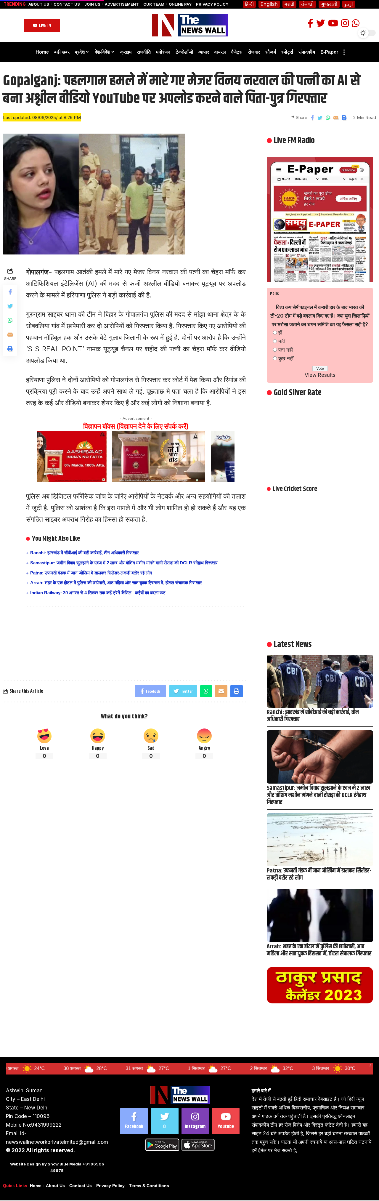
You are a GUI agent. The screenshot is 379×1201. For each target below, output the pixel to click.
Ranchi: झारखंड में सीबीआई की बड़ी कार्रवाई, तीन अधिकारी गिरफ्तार (84, 552)
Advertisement (122, 4)
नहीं (281, 341)
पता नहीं (285, 350)
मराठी (289, 4)
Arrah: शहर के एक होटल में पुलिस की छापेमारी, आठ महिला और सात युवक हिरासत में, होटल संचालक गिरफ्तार (116, 582)
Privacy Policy (212, 4)
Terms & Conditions (149, 1186)
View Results (320, 375)
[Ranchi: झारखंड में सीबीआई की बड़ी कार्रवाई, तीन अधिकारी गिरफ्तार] (320, 681)
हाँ (280, 333)
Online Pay (180, 4)
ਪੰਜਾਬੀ (307, 4)
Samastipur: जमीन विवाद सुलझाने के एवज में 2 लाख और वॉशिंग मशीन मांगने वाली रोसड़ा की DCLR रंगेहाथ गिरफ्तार (124, 562)
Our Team (153, 4)
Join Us (92, 4)
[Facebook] (134, 1121)
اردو (348, 4)
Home (35, 1186)
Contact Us (67, 4)
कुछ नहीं (285, 358)
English (269, 4)
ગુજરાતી (329, 4)
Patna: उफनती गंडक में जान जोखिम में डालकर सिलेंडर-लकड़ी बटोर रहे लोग (91, 572)
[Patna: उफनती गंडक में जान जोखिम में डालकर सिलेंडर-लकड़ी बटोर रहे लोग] (320, 839)
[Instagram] (195, 1121)
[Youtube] (226, 1121)
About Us (38, 4)
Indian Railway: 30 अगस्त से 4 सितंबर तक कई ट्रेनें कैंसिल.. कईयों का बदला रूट (98, 592)
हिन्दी (249, 4)
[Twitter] (164, 1121)
